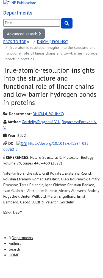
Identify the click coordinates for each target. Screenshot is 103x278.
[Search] (67, 23)
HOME (14, 255)
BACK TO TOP (14, 41)
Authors (15, 243)
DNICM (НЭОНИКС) (52, 41)
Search (14, 249)
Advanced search (22, 33)
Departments (22, 237)
